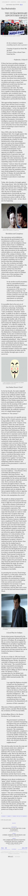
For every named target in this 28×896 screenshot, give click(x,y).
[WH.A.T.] (10, 856)
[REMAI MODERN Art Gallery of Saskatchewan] (17, 856)
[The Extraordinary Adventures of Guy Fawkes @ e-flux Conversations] (14, 816)
